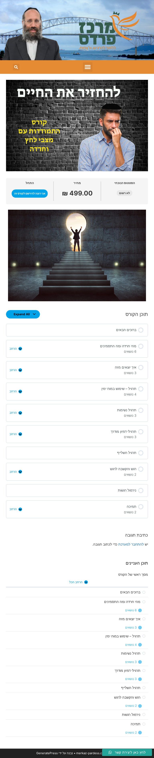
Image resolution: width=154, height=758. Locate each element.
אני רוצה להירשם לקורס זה (29, 193)
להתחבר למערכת (131, 544)
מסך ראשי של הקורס (133, 575)
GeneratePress (47, 753)
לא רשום (124, 193)
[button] (87, 67)
